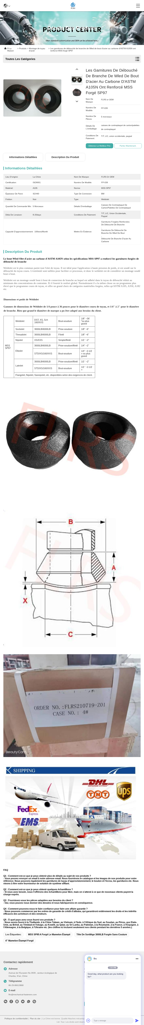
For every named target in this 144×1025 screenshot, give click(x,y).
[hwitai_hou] (34, 1002)
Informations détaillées (23, 157)
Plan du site (35, 1018)
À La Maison (10, 49)
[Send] (137, 1020)
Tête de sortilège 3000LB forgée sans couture (101, 934)
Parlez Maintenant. (128, 146)
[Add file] (88, 1020)
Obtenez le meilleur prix (99, 146)
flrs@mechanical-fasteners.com (23, 994)
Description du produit (65, 157)
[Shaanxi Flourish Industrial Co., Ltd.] (73, 5)
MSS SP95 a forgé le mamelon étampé (49, 934)
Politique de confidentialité (16, 1018)
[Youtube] (23, 1002)
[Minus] (137, 958)
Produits (22, 48)
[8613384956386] (29, 1002)
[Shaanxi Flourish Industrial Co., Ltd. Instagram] (17, 1002)
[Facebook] (11, 1002)
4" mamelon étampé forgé (19, 940)
